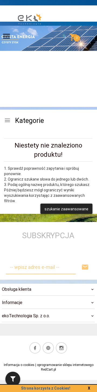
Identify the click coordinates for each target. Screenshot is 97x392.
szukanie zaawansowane (66, 209)
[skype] (48, 348)
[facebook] (35, 348)
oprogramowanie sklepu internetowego (65, 365)
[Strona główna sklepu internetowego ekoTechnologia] (30, 37)
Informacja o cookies (19, 365)
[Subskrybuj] (85, 267)
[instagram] (61, 348)
